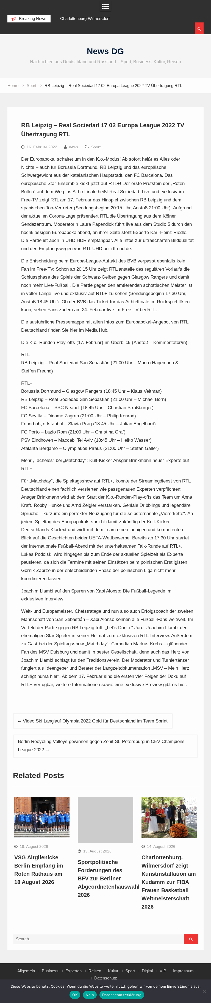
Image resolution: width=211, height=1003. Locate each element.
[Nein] (204, 991)
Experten (73, 971)
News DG (105, 51)
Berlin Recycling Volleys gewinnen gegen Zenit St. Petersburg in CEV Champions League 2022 (101, 745)
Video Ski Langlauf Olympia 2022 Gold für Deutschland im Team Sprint (95, 721)
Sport (96, 147)
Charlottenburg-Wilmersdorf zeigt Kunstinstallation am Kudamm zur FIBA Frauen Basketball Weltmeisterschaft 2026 (168, 882)
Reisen (94, 971)
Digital (147, 971)
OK (74, 995)
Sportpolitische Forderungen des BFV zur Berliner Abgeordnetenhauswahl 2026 (109, 878)
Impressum (183, 971)
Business (50, 971)
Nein (90, 995)
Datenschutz (105, 978)
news (73, 147)
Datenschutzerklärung (121, 995)
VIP (163, 971)
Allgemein (26, 971)
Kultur (113, 971)
